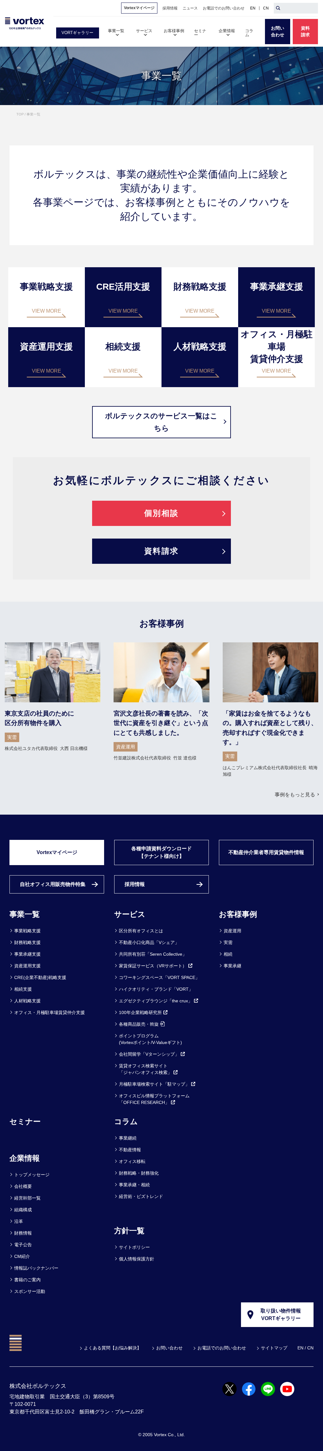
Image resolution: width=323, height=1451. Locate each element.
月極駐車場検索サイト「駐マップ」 (154, 1084)
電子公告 (23, 1244)
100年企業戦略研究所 (140, 1012)
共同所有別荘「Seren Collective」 (153, 954)
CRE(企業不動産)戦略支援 (40, 977)
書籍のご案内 (27, 1279)
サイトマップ (274, 1347)
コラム (126, 1121)
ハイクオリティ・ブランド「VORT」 (156, 989)
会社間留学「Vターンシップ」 (149, 1054)
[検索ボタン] (278, 8)
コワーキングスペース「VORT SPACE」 (159, 977)
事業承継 (232, 965)
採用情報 (135, 884)
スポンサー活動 (29, 1291)
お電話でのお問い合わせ (221, 1347)
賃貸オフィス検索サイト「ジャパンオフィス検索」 (145, 1069)
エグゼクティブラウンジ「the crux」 (155, 1000)
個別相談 (161, 513)
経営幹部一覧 (27, 1197)
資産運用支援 (27, 965)
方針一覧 (129, 1230)
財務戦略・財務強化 (139, 1173)
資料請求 (161, 550)
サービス (129, 914)
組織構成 (23, 1209)
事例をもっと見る (295, 794)
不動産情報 (130, 1149)
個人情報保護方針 (136, 1258)
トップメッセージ (32, 1174)
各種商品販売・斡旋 (139, 1024)
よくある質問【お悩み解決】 (112, 1347)
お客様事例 (238, 914)
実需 (228, 942)
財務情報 (23, 1233)
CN (266, 8)
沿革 (18, 1221)
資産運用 (232, 930)
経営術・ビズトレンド (141, 1196)
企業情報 (24, 1158)
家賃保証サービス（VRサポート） (153, 965)
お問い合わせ (169, 1347)
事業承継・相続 (134, 1184)
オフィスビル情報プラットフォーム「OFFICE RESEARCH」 (154, 1099)
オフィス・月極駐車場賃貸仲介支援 (49, 1012)
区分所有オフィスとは (141, 930)
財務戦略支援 (27, 942)
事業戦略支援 (27, 930)
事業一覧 (24, 914)
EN (252, 8)
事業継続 (128, 1138)
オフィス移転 (132, 1161)
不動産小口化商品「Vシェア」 (149, 942)
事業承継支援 (27, 954)
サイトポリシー (134, 1247)
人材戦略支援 (27, 1000)
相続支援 (23, 989)
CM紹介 (22, 1256)
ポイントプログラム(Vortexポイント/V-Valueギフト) (150, 1039)
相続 (228, 954)
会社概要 (23, 1186)
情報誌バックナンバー (36, 1268)
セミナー (25, 1121)
